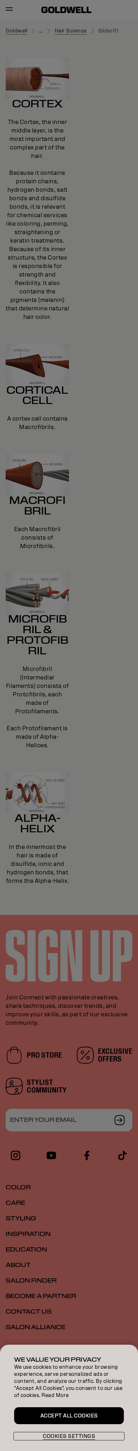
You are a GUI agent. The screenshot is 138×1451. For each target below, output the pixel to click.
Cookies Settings (69, 1436)
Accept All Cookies (69, 1416)
